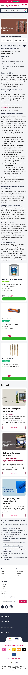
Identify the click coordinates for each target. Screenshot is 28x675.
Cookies (22, 668)
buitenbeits (20, 460)
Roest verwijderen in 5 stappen (11, 64)
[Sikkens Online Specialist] (17, 639)
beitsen (4, 461)
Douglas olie (18, 573)
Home (2, 16)
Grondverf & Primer (6, 578)
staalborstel (15, 105)
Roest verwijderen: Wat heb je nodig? (13, 61)
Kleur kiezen (4, 593)
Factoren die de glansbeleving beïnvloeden (14, 530)
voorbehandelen (12, 458)
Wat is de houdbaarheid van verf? (11, 528)
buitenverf (10, 414)
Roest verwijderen (7, 59)
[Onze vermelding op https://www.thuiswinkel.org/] (10, 639)
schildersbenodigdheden (9, 460)
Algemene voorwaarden (8, 668)
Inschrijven (22, 601)
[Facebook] (6, 606)
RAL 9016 (3, 589)
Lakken (2, 573)
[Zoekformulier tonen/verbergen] (21, 10)
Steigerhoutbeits (19, 571)
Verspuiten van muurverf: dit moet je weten (14, 532)
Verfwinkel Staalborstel (9, 359)
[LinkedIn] (11, 606)
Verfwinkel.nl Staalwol (9, 319)
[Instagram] (2, 606)
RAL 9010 (3, 584)
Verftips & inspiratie (11, 16)
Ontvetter (5, 107)
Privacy (17, 668)
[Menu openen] (2, 5)
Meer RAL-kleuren (5, 591)
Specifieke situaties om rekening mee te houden (13, 67)
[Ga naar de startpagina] (12, 6)
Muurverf (3, 576)
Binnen (2, 571)
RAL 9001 (3, 586)
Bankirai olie (18, 576)
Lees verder (14, 428)
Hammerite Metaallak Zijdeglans (12, 279)
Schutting (17, 578)
